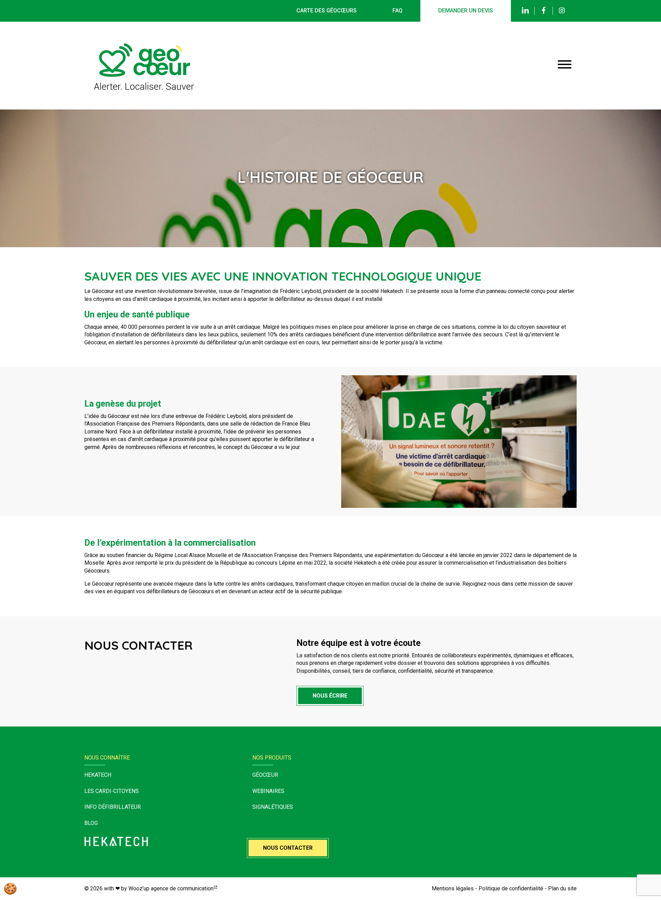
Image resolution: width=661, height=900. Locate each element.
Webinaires (268, 791)
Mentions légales (453, 888)
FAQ (397, 10)
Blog (91, 823)
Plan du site (562, 888)
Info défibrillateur (112, 807)
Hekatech (97, 775)
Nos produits (271, 757)
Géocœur (265, 775)
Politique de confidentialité (511, 888)
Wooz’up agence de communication (170, 888)
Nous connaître (107, 757)
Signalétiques (272, 807)
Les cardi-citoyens (111, 791)
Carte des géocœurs (326, 10)
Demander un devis (465, 10)
